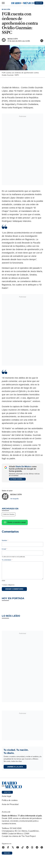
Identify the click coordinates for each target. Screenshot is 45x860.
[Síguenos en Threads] (32, 847)
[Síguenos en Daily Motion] (41, 847)
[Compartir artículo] (41, 40)
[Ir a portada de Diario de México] (22, 785)
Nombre (5, 540)
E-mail (4, 549)
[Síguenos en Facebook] (8, 847)
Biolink (7, 853)
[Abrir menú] (3, 3)
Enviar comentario (14, 589)
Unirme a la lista (15, 767)
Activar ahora (16, 479)
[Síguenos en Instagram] (3, 847)
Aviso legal (6, 796)
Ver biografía (14, 499)
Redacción (13, 39)
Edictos (7, 792)
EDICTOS (39, 3)
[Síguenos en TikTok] (22, 847)
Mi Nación (6, 9)
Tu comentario (7, 560)
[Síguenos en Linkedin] (27, 847)
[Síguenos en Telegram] (37, 847)
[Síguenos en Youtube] (17, 847)
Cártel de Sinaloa (8, 514)
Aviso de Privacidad (10, 804)
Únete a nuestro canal (16, 522)
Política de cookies (10, 800)
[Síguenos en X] (12, 847)
